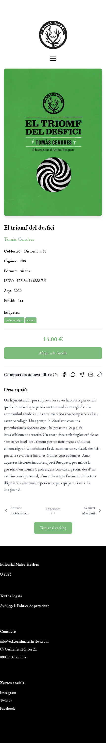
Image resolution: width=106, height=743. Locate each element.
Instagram (8, 692)
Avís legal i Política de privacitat (24, 605)
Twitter (6, 700)
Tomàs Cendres (19, 239)
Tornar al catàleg (53, 527)
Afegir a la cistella (53, 353)
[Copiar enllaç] (99, 374)
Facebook (7, 708)
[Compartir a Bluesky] (55, 374)
